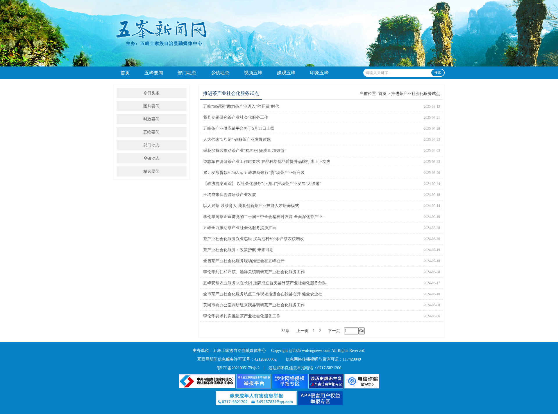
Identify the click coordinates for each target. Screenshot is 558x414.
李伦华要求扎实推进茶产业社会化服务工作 (241, 316)
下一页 (334, 331)
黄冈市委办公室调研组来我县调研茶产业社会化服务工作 (254, 305)
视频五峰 (253, 72)
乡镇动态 (220, 72)
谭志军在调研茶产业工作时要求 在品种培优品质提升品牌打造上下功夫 (266, 161)
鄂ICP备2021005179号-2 (238, 368)
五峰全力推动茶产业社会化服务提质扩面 (239, 228)
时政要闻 (151, 119)
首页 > (384, 93)
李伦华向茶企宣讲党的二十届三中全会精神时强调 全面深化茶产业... (264, 217)
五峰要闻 (153, 72)
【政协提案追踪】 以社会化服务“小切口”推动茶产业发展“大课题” (262, 183)
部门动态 (187, 72)
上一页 (302, 331)
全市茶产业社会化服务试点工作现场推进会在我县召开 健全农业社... (264, 294)
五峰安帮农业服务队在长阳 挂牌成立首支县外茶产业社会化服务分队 (264, 283)
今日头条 (151, 93)
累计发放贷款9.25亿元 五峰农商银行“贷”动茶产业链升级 (254, 172)
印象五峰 (319, 72)
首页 (125, 72)
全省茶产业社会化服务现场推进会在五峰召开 (244, 261)
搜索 (437, 73)
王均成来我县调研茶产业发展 (229, 194)
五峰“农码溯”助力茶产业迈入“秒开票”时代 (241, 106)
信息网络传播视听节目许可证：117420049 (323, 359)
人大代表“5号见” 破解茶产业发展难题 (237, 139)
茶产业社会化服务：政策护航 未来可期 (238, 250)
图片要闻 (151, 106)
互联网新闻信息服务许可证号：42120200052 (237, 359)
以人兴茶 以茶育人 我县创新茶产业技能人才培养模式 (251, 206)
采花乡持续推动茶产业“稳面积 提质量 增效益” (244, 150)
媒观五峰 (286, 72)
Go (361, 331)
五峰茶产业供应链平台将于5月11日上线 (238, 128)
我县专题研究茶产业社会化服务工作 (235, 117)
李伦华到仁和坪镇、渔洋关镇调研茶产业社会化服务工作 (254, 272)
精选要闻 (151, 171)
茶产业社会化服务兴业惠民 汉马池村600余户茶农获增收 (253, 239)
